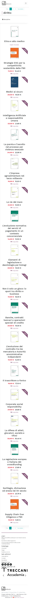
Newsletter (4, 560)
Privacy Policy (13, 592)
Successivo (20, 9)
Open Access (14, 45)
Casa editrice (4, 556)
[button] (3, 575)
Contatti (3, 558)
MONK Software (20, 597)
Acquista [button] (15, 74)
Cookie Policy (21, 592)
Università (3, 548)
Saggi (2, 550)
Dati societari (4, 592)
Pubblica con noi (5, 552)
